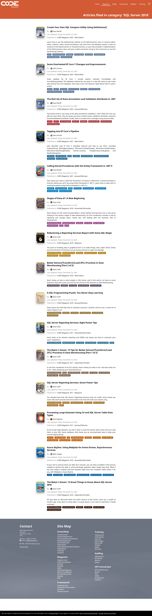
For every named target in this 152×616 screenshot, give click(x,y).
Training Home (99, 535)
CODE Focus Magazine (64, 562)
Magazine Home (62, 560)
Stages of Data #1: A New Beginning (66, 198)
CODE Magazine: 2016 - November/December (74, 460)
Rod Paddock (58, 419)
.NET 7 (56, 89)
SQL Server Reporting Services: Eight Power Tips (72, 322)
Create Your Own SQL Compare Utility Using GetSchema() (77, 27)
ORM (70, 188)
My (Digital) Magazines (64, 570)
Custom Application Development (67, 538)
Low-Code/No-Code (63, 542)
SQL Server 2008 (107, 437)
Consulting (123, 4)
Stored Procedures (53, 57)
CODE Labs (60, 550)
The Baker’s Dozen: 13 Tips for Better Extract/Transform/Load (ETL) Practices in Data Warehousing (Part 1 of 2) (79, 351)
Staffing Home (99, 556)
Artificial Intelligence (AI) (64, 536)
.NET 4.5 (50, 437)
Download (60, 589)
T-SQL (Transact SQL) (54, 510)
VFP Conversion (103, 566)
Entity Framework (94, 89)
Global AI (97, 545)
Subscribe (60, 566)
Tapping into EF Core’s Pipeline (63, 131)
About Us (97, 560)
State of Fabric (99, 541)
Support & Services (63, 591)
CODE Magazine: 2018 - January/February (72, 303)
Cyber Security (61, 544)
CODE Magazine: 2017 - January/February (72, 425)
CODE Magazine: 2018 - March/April (70, 276)
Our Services (98, 558)
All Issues (60, 564)
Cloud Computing (69, 475)
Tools (96, 574)
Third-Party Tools (66, 57)
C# (68, 437)
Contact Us (60, 552)
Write (59, 578)
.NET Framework (65, 121)
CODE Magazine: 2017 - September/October (73, 363)
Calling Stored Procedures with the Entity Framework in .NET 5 (79, 165)
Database (69, 54)
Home (97, 4)
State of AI (98, 539)
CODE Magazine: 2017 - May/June (69, 393)
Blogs (114, 4)
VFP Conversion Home (101, 570)
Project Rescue (61, 548)
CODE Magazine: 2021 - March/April (70, 141)
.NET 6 (50, 89)
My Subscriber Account (64, 574)
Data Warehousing (58, 54)
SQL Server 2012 (88, 188)
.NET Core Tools (73, 89)
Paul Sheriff (57, 31)
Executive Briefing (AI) (64, 540)
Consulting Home (62, 534)
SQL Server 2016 (99, 54)
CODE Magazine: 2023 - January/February (72, 109)
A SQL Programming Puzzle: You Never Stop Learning (75, 292)
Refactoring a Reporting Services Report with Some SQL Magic (79, 232)
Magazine (106, 4)
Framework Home (62, 585)
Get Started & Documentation (66, 587)
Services (97, 572)
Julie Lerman (57, 68)
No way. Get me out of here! (107, 613)
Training (142, 4)
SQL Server (89, 54)
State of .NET (98, 543)
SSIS (61, 225)
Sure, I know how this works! (89, 613)
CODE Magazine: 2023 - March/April (70, 37)
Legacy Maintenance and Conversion (68, 546)
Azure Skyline (58, 475)
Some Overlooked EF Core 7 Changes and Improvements (76, 64)
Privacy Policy (24, 547)
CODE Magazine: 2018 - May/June (69, 243)
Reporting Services (90, 253)
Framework (63, 582)
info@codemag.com (31, 540)
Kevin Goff (56, 202)
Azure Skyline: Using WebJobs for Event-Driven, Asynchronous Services (79, 448)
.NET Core (63, 89)
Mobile (59, 568)
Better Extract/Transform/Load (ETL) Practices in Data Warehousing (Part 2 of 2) (75, 264)
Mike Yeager (57, 454)
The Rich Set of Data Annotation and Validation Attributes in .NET (81, 98)
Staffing (133, 4)
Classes (97, 547)
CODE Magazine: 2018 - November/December (74, 208)
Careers (97, 562)
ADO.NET (75, 121)
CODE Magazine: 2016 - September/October (73, 495)
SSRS (66, 225)
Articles (97, 576)
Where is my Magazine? (64, 572)
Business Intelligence (54, 223)
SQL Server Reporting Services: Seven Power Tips (72, 382)
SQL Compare (79, 54)
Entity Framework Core (54, 91)
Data (49, 54)
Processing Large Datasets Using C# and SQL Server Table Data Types (80, 414)
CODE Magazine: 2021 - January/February (72, 176)
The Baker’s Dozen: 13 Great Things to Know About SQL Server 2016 (79, 483)
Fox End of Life (99, 578)
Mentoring (98, 549)
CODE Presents (99, 537)
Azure (49, 475)
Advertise (60, 576)
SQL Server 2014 (94, 121)
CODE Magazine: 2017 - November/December (74, 333)
